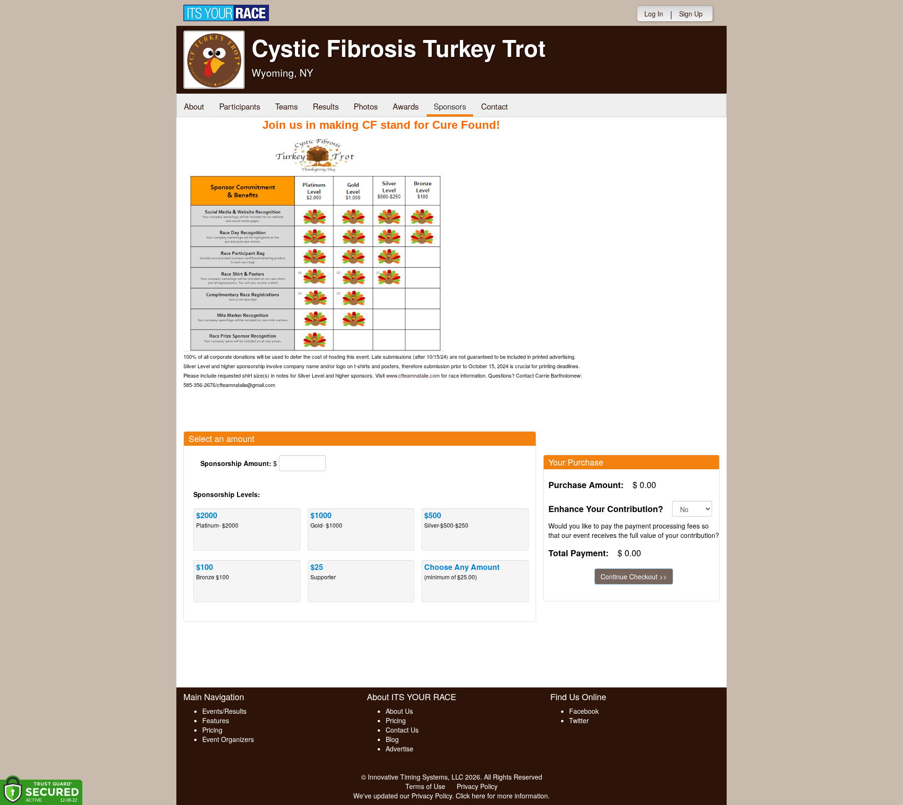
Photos (366, 106)
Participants (239, 106)
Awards (406, 106)
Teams (286, 106)
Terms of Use (425, 786)
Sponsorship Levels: (226, 494)
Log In (653, 13)
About (194, 106)
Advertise (399, 748)
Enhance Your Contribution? (605, 509)
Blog (392, 739)
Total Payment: (578, 553)
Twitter (579, 720)
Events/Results (224, 711)
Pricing (212, 729)
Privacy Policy (477, 786)
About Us (399, 711)
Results (326, 106)
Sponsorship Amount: (235, 463)
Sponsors (450, 106)
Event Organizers (228, 739)
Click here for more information (502, 795)
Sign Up (691, 13)
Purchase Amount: (586, 485)
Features (215, 720)
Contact (494, 106)
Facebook (584, 711)
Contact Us (402, 729)
